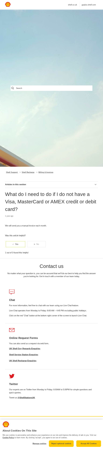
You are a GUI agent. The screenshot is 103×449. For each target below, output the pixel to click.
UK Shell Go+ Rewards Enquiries (24, 348)
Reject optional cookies (61, 444)
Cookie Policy (8, 438)
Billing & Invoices (45, 172)
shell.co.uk (72, 5)
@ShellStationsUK (26, 397)
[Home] (7, 6)
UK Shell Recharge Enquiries (22, 361)
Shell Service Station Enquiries (23, 354)
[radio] (15, 244)
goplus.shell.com (89, 5)
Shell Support (12, 172)
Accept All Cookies (89, 444)
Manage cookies (39, 444)
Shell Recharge (28, 172)
